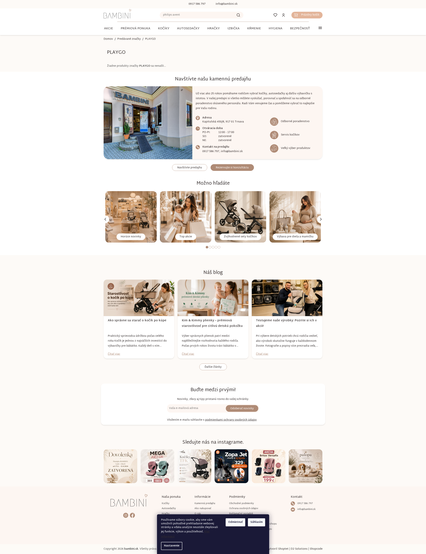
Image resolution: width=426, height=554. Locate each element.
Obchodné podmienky (241, 503)
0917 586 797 (210, 151)
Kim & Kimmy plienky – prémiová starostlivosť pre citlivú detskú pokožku (212, 323)
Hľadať (238, 15)
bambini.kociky (125, 515)
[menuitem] (108, 29)
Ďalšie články (213, 367)
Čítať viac (114, 354)
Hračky (166, 514)
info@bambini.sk (232, 151)
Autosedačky (169, 508)
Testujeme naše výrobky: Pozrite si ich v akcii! (286, 323)
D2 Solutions (299, 549)
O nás (198, 514)
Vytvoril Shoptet (278, 549)
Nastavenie (171, 545)
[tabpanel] (131, 216)
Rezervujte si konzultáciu (232, 167)
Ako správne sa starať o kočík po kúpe (137, 320)
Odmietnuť (235, 522)
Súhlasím (256, 522)
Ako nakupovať (203, 508)
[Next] (321, 219)
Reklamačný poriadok (241, 514)
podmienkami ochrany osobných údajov (231, 420)
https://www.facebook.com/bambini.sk (132, 515)
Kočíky (165, 503)
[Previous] (105, 219)
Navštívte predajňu (189, 167)
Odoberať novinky (242, 408)
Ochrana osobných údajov (243, 508)
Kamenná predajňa (205, 503)
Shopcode (316, 549)
